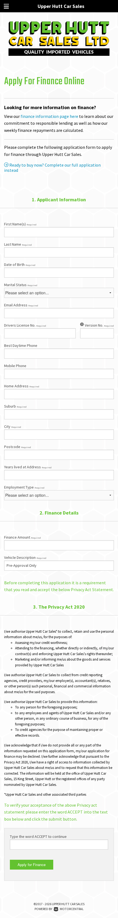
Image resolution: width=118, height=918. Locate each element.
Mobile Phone (15, 365)
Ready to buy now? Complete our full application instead (52, 167)
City (12, 426)
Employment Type (24, 487)
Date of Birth (19, 264)
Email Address (21, 305)
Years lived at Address (28, 466)
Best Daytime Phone (20, 345)
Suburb (15, 406)
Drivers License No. (25, 325)
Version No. (99, 325)
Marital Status (20, 284)
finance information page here (49, 116)
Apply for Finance (32, 864)
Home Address (21, 386)
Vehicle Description (25, 557)
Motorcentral (72, 909)
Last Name (18, 244)
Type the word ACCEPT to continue (38, 836)
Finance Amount (22, 537)
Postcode (17, 446)
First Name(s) (20, 224)
